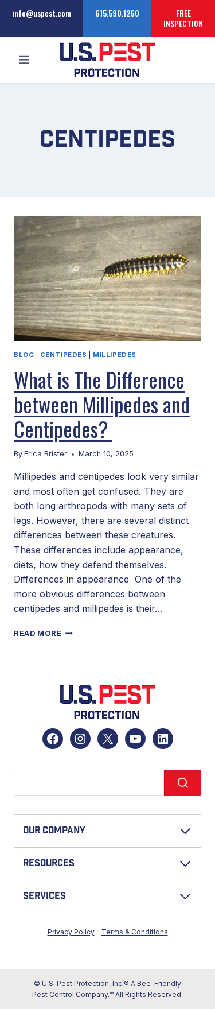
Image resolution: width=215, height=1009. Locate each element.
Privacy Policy (71, 931)
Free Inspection (183, 18)
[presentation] (107, 278)
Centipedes (63, 355)
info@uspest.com (41, 13)
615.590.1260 (117, 13)
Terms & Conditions (134, 931)
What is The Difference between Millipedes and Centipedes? (102, 404)
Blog (24, 355)
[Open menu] (24, 60)
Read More (43, 633)
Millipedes (114, 355)
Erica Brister (45, 453)
